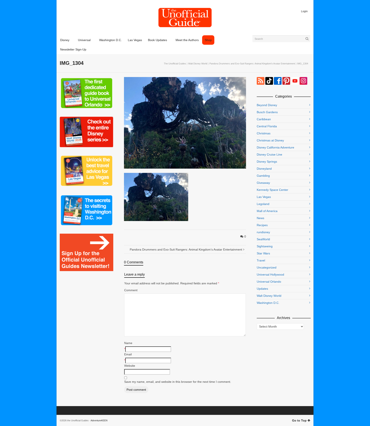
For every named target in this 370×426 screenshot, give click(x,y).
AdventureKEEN (99, 420)
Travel (261, 260)
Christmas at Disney (270, 140)
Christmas (263, 133)
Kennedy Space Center (272, 189)
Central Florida (267, 126)
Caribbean (264, 119)
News (260, 218)
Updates (262, 288)
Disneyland (264, 168)
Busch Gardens (267, 112)
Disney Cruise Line (269, 154)
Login (304, 11)
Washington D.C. (268, 302)
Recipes (262, 225)
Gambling (263, 175)
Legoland (263, 204)
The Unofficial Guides (175, 63)
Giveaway (263, 182)
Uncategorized (266, 267)
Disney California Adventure (275, 147)
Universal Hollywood (270, 274)
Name (128, 343)
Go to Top (299, 420)
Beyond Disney (267, 105)
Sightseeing (265, 246)
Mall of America (267, 211)
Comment (130, 290)
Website (129, 365)
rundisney (263, 232)
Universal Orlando (269, 281)
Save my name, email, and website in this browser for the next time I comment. (177, 381)
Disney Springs (267, 161)
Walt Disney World (197, 63)
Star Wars (263, 253)
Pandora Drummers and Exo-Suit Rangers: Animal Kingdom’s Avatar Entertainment (252, 63)
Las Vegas (264, 197)
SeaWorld (263, 239)
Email (128, 354)
